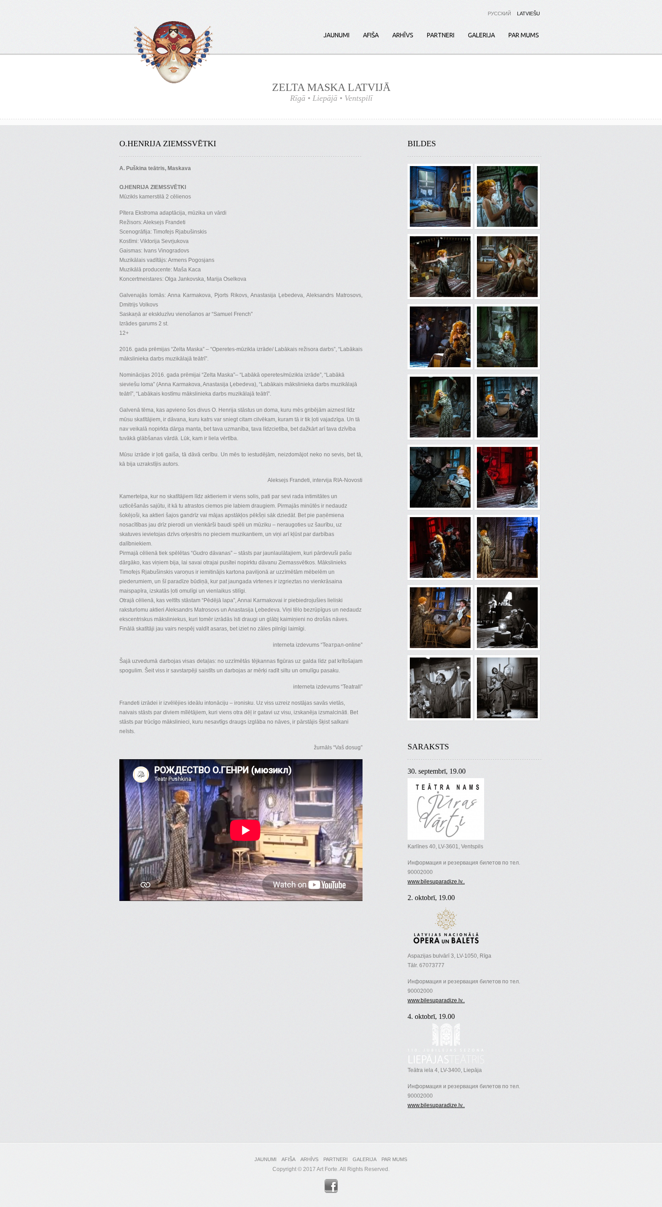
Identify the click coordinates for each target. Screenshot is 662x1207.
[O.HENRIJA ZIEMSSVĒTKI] (440, 170)
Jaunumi (336, 35)
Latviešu (528, 13)
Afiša (371, 35)
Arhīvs (402, 35)
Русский (499, 13)
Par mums (523, 35)
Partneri (440, 35)
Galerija (481, 35)
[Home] (173, 54)
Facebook (331, 1186)
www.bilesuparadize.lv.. (436, 881)
